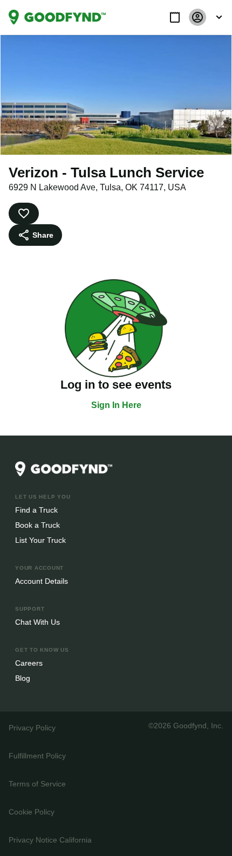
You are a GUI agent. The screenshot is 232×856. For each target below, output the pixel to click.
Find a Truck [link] (36, 510)
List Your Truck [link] (39, 540)
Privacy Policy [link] (31, 727)
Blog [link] (23, 678)
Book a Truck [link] (37, 525)
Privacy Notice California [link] (50, 839)
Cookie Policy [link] (31, 811)
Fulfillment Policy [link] (37, 755)
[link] (57, 17)
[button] (175, 17)
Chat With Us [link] (37, 622)
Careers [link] (28, 663)
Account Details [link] (42, 581)
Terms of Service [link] (36, 783)
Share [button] (42, 235)
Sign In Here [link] (116, 405)
